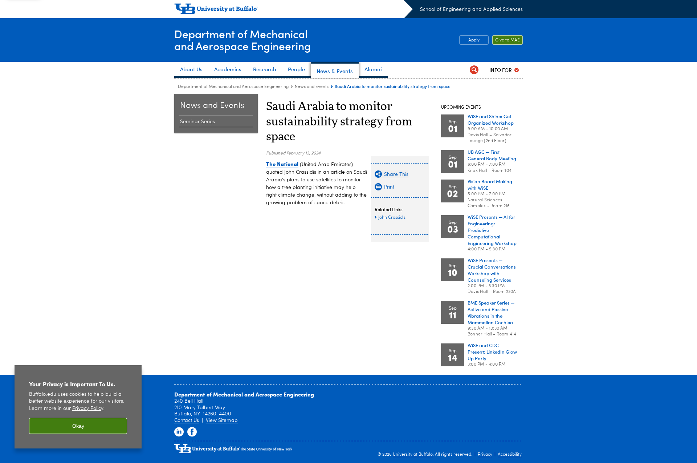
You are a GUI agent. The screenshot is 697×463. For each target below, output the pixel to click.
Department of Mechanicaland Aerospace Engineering (242, 39)
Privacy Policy (87, 408)
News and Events (312, 87)
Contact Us (186, 420)
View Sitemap (222, 420)
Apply (474, 40)
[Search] (474, 70)
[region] (78, 406)
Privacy (485, 454)
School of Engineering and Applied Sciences (471, 9)
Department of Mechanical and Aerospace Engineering (233, 87)
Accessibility (510, 454)
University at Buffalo (413, 454)
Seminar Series (197, 121)
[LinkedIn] (179, 432)
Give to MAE (507, 40)
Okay (78, 426)
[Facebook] (192, 432)
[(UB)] (293, 10)
